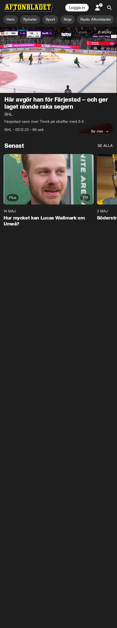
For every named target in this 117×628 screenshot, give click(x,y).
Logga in (77, 7)
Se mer (97, 131)
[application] (58, 60)
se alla (105, 145)
